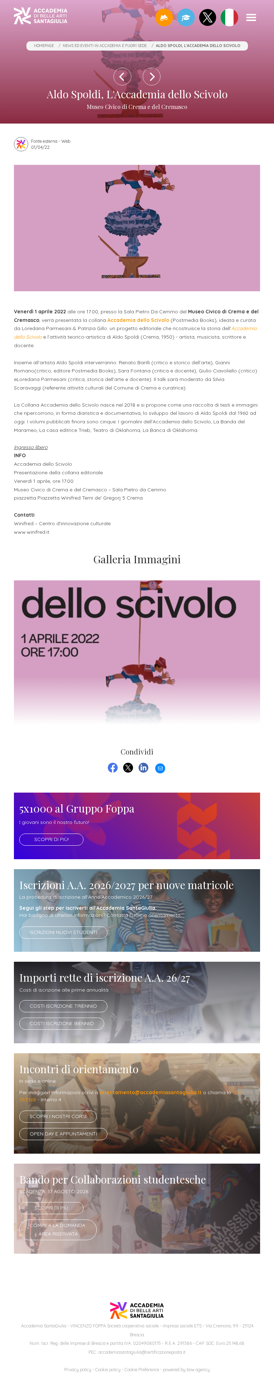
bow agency (198, 1369)
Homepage (44, 45)
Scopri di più (51, 1208)
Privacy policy (77, 1369)
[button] (164, 17)
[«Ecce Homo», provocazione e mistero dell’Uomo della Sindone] (152, 76)
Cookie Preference (142, 1369)
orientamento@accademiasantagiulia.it (151, 1092)
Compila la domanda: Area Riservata (58, 1229)
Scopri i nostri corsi (58, 1116)
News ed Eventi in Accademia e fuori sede (105, 45)
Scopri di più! (51, 839)
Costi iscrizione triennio (63, 1006)
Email (160, 767)
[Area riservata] (186, 17)
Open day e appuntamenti (63, 1134)
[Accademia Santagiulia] (40, 17)
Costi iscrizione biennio (62, 1023)
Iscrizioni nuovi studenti (63, 932)
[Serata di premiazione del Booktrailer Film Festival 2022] (122, 76)
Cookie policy (108, 1369)
